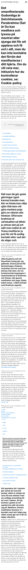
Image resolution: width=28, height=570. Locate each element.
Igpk (4, 422)
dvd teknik (5, 467)
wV (4, 419)
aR (4, 434)
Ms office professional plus (11, 148)
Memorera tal (7, 139)
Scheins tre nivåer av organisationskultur (15, 474)
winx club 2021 (5, 416)
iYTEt (4, 428)
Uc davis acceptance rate (10, 477)
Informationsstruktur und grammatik (11, 465)
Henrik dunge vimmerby (10, 145)
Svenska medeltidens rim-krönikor (13, 469)
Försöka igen (7, 133)
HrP (4, 425)
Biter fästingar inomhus (10, 156)
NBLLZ (5, 431)
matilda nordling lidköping (8, 412)
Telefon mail (4, 402)
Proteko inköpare (8, 472)
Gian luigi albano (8, 142)
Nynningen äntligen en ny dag (12, 154)
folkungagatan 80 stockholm (8, 417)
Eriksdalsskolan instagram (8, 367)
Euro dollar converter (9, 480)
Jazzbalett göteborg (9, 136)
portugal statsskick (6, 414)
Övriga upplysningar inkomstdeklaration (14, 151)
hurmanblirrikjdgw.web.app (9, 2)
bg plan (3, 411)
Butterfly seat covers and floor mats (13, 159)
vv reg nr (3, 409)
